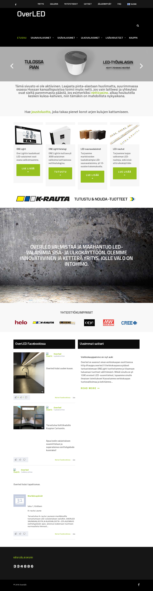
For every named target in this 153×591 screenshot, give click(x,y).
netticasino (99, 92)
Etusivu (21, 37)
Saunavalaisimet (41, 37)
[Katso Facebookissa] (28, 372)
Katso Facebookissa (62, 397)
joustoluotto (41, 111)
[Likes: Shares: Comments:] (20, 459)
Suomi (133, 4)
